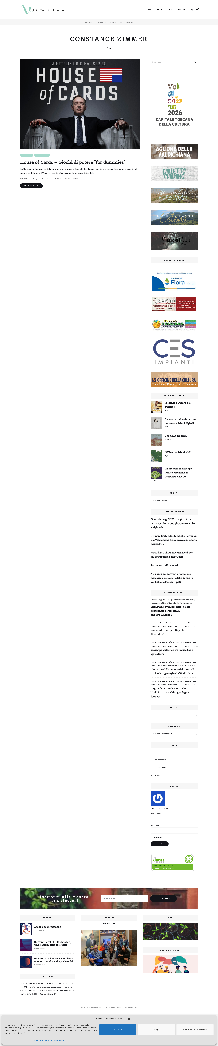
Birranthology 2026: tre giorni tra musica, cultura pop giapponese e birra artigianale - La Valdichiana (173, 601)
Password (155, 825)
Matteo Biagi (25, 178)
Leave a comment (71, 178)
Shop (159, 9)
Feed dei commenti (159, 767)
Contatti (182, 9)
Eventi (113, 22)
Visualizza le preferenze (195, 1029)
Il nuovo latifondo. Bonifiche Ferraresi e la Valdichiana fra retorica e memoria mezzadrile (174, 539)
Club (169, 9)
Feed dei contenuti (158, 759)
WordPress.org (157, 775)
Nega (156, 1029)
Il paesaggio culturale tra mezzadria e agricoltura (174, 649)
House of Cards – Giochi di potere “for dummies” (73, 162)
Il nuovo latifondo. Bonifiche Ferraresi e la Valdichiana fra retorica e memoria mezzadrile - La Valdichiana (173, 624)
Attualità (89, 22)
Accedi (153, 752)
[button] (129, 1018)
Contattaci (131, 1008)
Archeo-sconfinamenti (164, 565)
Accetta (118, 1029)
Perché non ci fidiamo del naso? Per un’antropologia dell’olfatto (172, 554)
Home (148, 9)
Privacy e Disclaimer (42, 1040)
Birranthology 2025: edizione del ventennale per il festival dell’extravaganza (170, 610)
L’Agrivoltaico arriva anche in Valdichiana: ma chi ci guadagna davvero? (170, 692)
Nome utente (156, 813)
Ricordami (157, 837)
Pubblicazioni (126, 22)
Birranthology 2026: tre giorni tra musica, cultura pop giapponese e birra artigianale (174, 523)
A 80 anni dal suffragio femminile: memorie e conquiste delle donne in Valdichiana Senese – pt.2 (172, 577)
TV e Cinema (42, 155)
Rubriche (102, 22)
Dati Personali (113, 1008)
